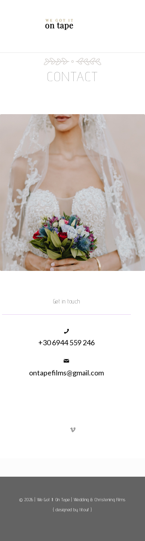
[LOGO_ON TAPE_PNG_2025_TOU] (60, 24)
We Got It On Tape (53, 499)
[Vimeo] (73, 430)
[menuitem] (113, 25)
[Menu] (113, 26)
